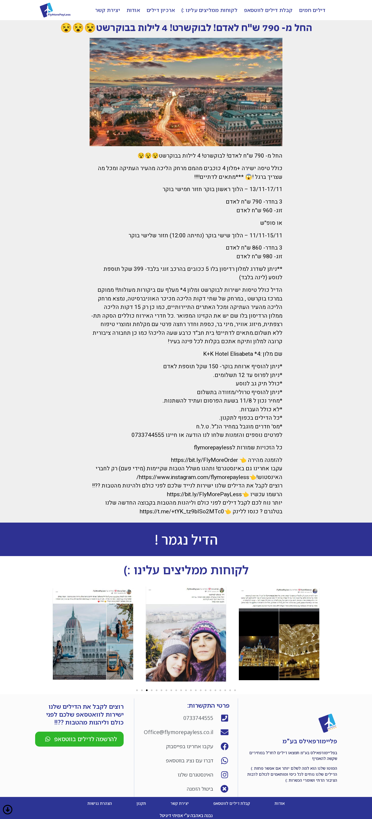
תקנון (141, 803)
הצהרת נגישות (99, 803)
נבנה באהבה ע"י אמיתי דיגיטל (186, 815)
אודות (133, 10)
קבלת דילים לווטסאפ (268, 10)
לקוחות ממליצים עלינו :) (209, 10)
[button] (137, 690)
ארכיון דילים (161, 10)
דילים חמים (312, 10)
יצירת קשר (107, 10)
